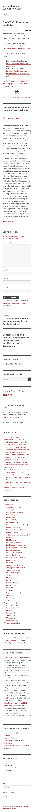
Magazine (9, 585)
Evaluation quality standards (16, 525)
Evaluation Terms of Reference (17, 530)
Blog (8, 578)
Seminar (9, 613)
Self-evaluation (11, 555)
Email (5, 279)
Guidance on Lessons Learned (17, 535)
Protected (7, 600)
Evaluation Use (11, 532)
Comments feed (10, 768)
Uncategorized (9, 623)
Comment (7, 243)
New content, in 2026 (12, 437)
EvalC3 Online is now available (15, 447)
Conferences (10, 605)
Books (8, 580)
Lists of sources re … (11, 507)
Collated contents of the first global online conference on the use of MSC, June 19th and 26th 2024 (17, 457)
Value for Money (12, 573)
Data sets (7, 505)
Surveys (5, 801)
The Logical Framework (14, 568)
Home (5, 779)
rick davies (8, 97)
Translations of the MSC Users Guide (17, 715)
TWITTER (6, 415)
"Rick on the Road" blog (13, 658)
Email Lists (6, 796)
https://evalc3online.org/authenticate (16, 48)
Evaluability (10, 517)
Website (6, 287)
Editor (12, 364)
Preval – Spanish (10, 738)
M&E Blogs (10, 540)
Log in (6, 763)
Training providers (13, 570)
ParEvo (6, 698)
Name (5, 270)
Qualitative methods (13, 552)
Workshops (10, 620)
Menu (6, 14)
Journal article (11, 583)
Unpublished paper (13, 593)
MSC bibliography (12, 542)
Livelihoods (10, 537)
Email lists (10, 515)
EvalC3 (6, 680)
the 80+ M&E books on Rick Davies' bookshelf (16, 640)
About (5, 783)
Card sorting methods (14, 512)
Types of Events (10, 603)
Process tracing (11, 550)
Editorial (6, 788)
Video (8, 595)
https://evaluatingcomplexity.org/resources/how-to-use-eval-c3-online (18, 73)
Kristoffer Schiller (13, 118)
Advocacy (9, 510)
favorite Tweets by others (12, 417)
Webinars (9, 618)
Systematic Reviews (13, 565)
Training (9, 615)
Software (27, 97)
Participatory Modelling (14, 545)
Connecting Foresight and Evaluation (17, 475)
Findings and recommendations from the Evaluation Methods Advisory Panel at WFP (17, 464)
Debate (8, 610)
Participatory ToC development (17, 547)
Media (6, 575)
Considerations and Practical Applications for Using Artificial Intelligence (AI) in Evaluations (15, 442)
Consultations (11, 608)
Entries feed (8, 765)
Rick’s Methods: (8, 792)
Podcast (9, 588)
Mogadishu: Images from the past (16, 688)
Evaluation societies (13, 527)
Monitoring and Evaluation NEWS (12, 7)
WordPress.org (9, 770)
